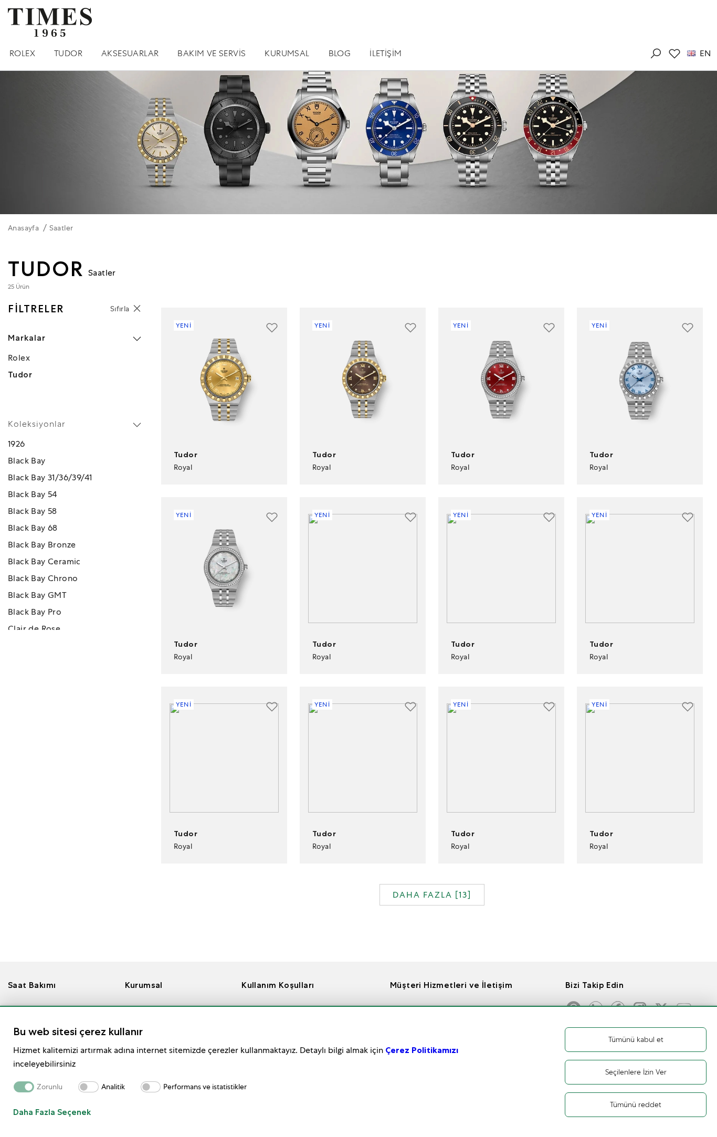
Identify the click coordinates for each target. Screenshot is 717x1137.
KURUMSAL (287, 53)
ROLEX (22, 53)
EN (705, 53)
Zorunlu (49, 1087)
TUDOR (68, 53)
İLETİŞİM (386, 53)
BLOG (340, 53)
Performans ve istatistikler (205, 1087)
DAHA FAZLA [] (432, 894)
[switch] (88, 1086)
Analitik (113, 1087)
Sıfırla (120, 308)
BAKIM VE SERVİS (211, 53)
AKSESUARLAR (130, 53)
